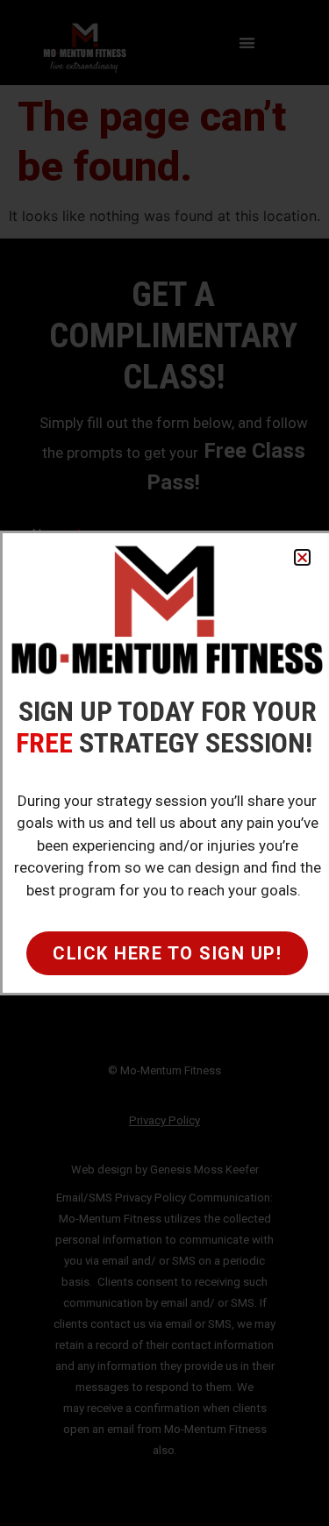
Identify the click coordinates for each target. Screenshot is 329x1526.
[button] (302, 557)
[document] (164, 763)
